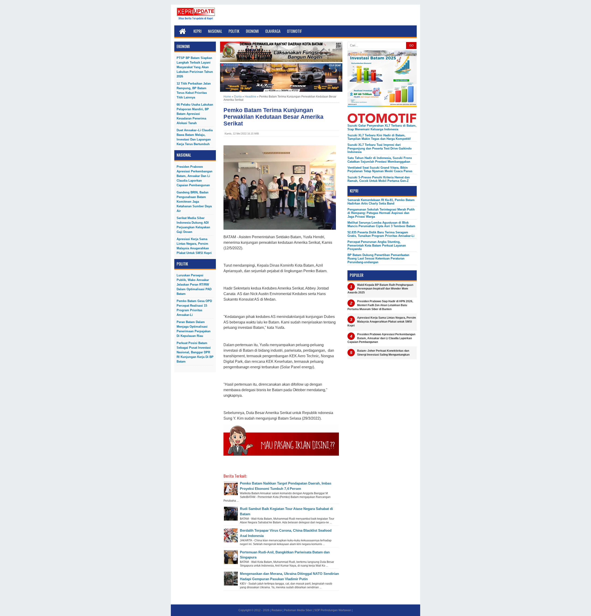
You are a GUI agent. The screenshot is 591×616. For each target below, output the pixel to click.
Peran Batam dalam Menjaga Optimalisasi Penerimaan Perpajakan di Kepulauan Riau (194, 329)
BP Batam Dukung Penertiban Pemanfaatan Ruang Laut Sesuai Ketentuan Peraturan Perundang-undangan (378, 258)
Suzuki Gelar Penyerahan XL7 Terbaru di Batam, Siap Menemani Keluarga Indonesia (381, 127)
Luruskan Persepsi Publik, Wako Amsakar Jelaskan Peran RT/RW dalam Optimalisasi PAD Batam (194, 285)
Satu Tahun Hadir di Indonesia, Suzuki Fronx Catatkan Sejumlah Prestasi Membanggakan (379, 159)
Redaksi (276, 610)
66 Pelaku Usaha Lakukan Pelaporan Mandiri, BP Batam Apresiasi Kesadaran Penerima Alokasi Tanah (195, 114)
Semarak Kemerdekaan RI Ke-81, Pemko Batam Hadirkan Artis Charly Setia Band (381, 201)
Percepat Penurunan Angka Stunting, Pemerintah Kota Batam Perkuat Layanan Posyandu (376, 245)
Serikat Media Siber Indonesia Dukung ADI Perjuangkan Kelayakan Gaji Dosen (193, 225)
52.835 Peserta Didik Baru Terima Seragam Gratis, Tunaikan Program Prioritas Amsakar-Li (380, 234)
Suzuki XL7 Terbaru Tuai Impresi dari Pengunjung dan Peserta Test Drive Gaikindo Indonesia (379, 148)
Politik (234, 31)
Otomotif (294, 31)
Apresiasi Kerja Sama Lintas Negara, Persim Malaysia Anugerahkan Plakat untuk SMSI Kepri (194, 246)
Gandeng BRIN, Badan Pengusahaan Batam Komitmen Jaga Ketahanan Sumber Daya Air (194, 202)
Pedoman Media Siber (298, 610)
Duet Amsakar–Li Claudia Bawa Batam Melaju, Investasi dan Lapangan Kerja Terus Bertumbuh (195, 137)
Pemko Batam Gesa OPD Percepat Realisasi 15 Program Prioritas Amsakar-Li (194, 308)
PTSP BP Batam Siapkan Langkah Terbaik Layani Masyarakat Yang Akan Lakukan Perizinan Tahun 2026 (195, 67)
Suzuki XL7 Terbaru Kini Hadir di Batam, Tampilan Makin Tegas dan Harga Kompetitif (378, 137)
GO (411, 45)
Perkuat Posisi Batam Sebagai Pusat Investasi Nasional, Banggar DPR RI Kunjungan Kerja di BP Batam (195, 352)
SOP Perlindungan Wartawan (332, 610)
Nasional (215, 31)
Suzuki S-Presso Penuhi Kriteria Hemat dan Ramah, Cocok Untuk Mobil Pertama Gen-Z (378, 179)
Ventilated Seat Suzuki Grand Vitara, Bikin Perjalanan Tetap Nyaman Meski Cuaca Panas (379, 169)
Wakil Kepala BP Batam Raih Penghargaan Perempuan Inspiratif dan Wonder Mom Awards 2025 (380, 288)
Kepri (197, 31)
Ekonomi (252, 31)
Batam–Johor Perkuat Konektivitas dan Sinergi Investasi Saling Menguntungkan (383, 352)
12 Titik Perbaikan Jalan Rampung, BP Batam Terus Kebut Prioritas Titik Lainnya (194, 90)
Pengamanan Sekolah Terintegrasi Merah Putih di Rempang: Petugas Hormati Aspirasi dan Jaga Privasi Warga (381, 213)
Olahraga (272, 31)
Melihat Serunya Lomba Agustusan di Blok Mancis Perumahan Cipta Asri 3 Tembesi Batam (381, 224)
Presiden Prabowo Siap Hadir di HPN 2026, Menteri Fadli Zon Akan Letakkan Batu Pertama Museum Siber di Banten (380, 305)
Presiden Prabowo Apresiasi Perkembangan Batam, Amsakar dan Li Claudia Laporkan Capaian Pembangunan (194, 176)
